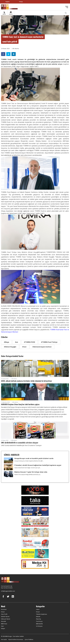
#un (16, 342)
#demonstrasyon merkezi (41, 347)
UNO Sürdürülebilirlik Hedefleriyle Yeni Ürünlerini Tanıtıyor (21, 445)
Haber (38, 609)
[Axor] (35, 490)
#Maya (6, 342)
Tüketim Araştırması (41, 614)
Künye (3, 612)
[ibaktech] (35, 553)
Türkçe (21, 1)
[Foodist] (35, 543)
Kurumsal (3, 609)
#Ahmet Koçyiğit (10, 347)
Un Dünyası (39, 626)
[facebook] (3, 598)
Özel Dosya (39, 621)
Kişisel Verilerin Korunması (15, 639)
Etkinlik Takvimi (5, 616)
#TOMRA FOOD (29, 342)
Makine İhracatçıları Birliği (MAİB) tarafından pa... (27, 474)
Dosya (38, 612)
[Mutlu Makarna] (35, 511)
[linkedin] (13, 598)
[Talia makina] (35, 500)
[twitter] (8, 598)
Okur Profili (4, 614)
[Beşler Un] (35, 522)
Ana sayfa (4, 639)
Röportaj (38, 619)
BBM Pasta (4, 624)
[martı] (35, 532)
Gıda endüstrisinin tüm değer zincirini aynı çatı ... (27, 468)
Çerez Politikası (29, 639)
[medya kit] (35, 564)
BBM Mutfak (39, 624)
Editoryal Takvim (5, 619)
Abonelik (3, 621)
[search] (66, 12)
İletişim (3, 628)
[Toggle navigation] (66, 7)
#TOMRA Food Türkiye (49, 342)
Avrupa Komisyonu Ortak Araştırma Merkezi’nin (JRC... (29, 461)
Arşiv (2, 626)
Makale (38, 616)
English (7, 1)
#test (24, 347)
